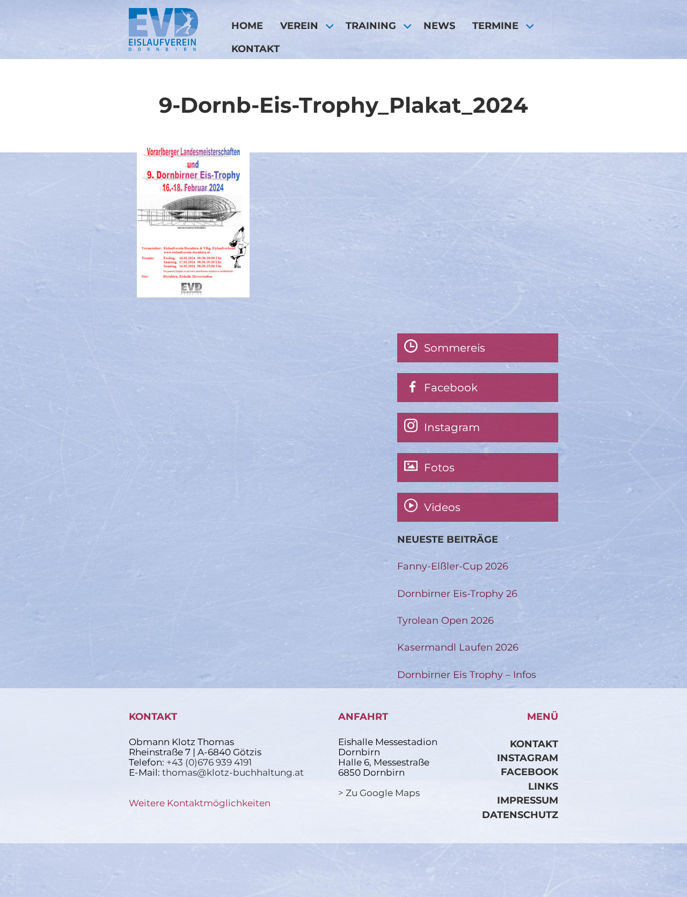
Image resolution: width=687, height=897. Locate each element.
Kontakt (255, 48)
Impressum (527, 800)
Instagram (527, 757)
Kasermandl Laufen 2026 (457, 647)
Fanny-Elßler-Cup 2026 (452, 566)
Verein (299, 25)
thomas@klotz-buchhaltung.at (233, 772)
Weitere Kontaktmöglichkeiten (200, 803)
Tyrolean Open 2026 (445, 620)
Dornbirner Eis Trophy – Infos (466, 674)
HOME (247, 25)
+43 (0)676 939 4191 (209, 762)
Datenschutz (520, 814)
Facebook (529, 771)
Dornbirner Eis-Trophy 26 (457, 593)
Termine (495, 25)
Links (543, 786)
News (439, 25)
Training (371, 25)
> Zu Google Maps (379, 792)
